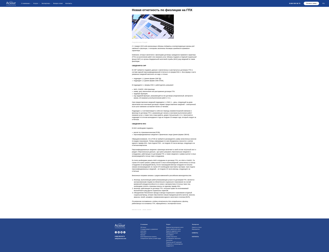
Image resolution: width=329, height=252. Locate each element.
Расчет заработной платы (173, 229)
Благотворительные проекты (149, 236)
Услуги (35, 3)
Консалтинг (169, 240)
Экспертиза (45, 3)
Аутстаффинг (170, 234)
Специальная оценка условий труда (151, 238)
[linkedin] (124, 232)
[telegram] (116, 232)
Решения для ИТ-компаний (174, 242)
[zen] (121, 232)
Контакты (68, 3)
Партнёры (143, 233)
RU (323, 3)
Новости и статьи (197, 227)
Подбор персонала (171, 236)
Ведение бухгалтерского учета (174, 227)
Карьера (143, 234)
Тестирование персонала (173, 238)
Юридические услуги (172, 233)
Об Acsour (143, 227)
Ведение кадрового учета (173, 231)
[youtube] (119, 232)
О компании (25, 3)
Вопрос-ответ (58, 3)
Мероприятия (196, 229)
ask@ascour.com (120, 238)
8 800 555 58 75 (120, 236)
